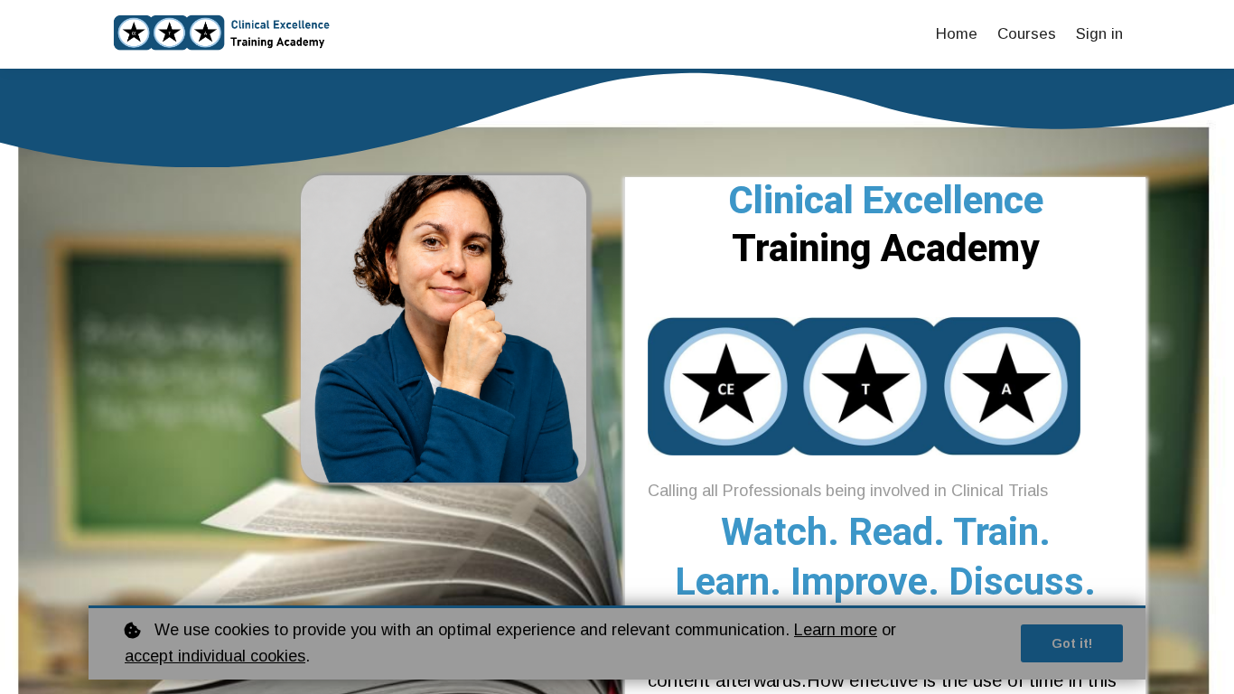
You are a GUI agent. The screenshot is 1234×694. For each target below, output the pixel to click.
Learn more (835, 630)
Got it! (1072, 643)
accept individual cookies (215, 656)
